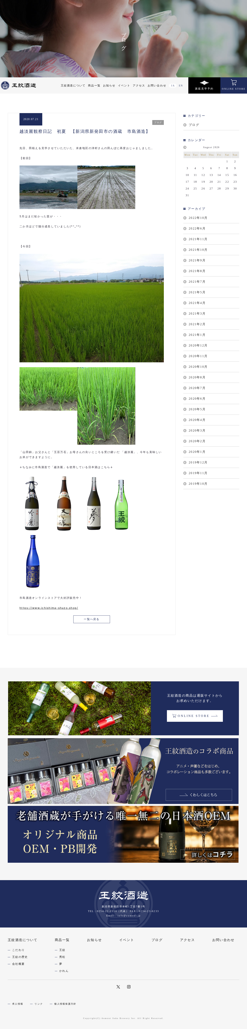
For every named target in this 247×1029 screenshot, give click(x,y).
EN (181, 85)
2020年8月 (197, 377)
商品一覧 (94, 85)
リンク (39, 1004)
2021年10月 (198, 249)
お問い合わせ (157, 85)
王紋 (62, 950)
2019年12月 (198, 462)
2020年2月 (197, 441)
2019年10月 (198, 483)
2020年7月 (197, 388)
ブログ (194, 124)
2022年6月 (197, 228)
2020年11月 (198, 356)
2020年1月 (197, 451)
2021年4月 (197, 303)
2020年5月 (197, 409)
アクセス (139, 85)
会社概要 (18, 963)
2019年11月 (198, 473)
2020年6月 (197, 398)
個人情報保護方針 (65, 1004)
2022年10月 (198, 217)
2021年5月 (197, 292)
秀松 (62, 957)
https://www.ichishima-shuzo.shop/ (48, 607)
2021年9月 (197, 260)
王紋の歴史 (20, 957)
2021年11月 (198, 239)
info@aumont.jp (129, 915)
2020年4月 (197, 419)
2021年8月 (197, 271)
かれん (64, 970)
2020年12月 (198, 345)
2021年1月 (197, 334)
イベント (124, 85)
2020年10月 (198, 366)
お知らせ (109, 85)
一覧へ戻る (91, 619)
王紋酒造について (73, 85)
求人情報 (17, 1004)
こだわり (18, 950)
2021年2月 (197, 324)
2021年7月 (197, 281)
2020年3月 (197, 430)
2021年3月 (197, 313)
